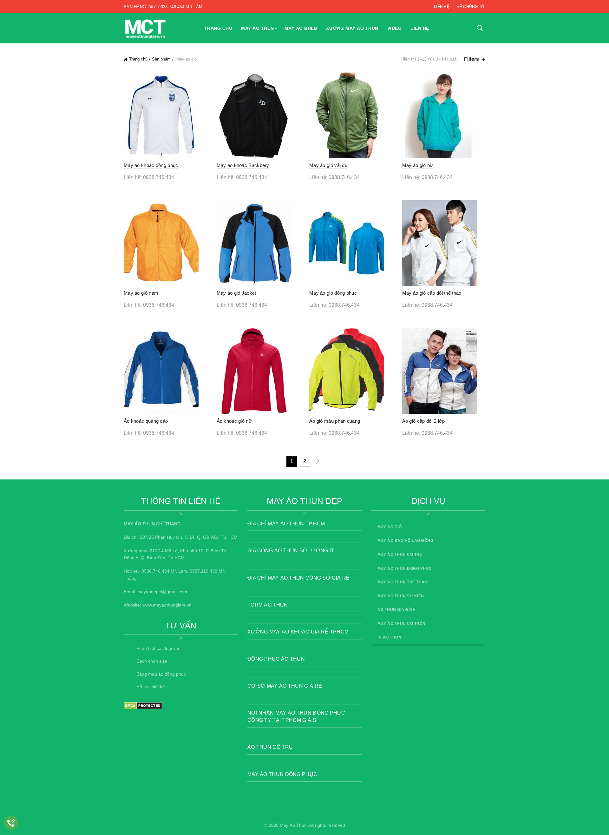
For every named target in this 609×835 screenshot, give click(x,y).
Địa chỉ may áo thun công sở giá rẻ (298, 578)
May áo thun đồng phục (282, 774)
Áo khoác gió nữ (234, 421)
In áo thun (389, 637)
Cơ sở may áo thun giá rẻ (284, 686)
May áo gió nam (141, 293)
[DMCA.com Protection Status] (143, 705)
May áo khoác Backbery (243, 165)
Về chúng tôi (471, 6)
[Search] (480, 28)
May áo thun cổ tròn (401, 623)
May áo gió (389, 527)
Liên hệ (441, 6)
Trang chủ (218, 28)
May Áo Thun (293, 825)
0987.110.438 (203, 571)
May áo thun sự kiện (400, 596)
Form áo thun (267, 604)
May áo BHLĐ (301, 28)
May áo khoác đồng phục (151, 165)
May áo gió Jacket (236, 293)
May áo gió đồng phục (333, 293)
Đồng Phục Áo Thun (276, 659)
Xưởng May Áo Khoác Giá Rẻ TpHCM (298, 631)
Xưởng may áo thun (352, 28)
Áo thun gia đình (396, 609)
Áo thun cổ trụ (270, 747)
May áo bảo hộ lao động (405, 540)
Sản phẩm (161, 59)
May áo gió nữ (417, 165)
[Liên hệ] (11, 823)
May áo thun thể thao (402, 582)
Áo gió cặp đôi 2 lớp (423, 421)
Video (394, 28)
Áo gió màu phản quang (334, 421)
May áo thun (257, 28)
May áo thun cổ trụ (399, 554)
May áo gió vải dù (328, 165)
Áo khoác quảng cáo (146, 421)
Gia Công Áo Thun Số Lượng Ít (290, 550)
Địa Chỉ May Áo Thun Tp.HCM (286, 523)
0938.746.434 (155, 571)
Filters (471, 59)
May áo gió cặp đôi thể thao (432, 293)
